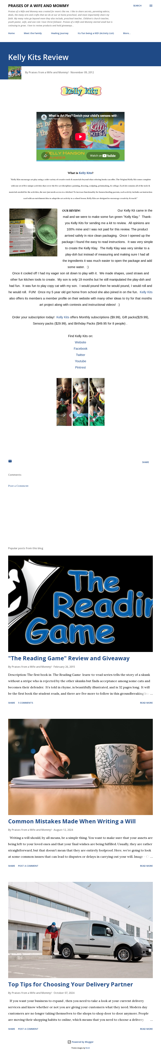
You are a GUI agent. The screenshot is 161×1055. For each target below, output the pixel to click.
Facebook (80, 348)
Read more (146, 702)
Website (80, 342)
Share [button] (145, 462)
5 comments (25, 702)
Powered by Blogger (82, 1041)
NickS (88, 1048)
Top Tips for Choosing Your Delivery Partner (70, 984)
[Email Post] (10, 462)
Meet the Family (33, 33)
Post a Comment (18, 485)
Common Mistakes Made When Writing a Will (72, 821)
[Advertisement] (80, 519)
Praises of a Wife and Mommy (38, 5)
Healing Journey (60, 33)
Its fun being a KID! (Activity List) (96, 33)
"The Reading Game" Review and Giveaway (69, 658)
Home (11, 33)
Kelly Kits (85, 173)
